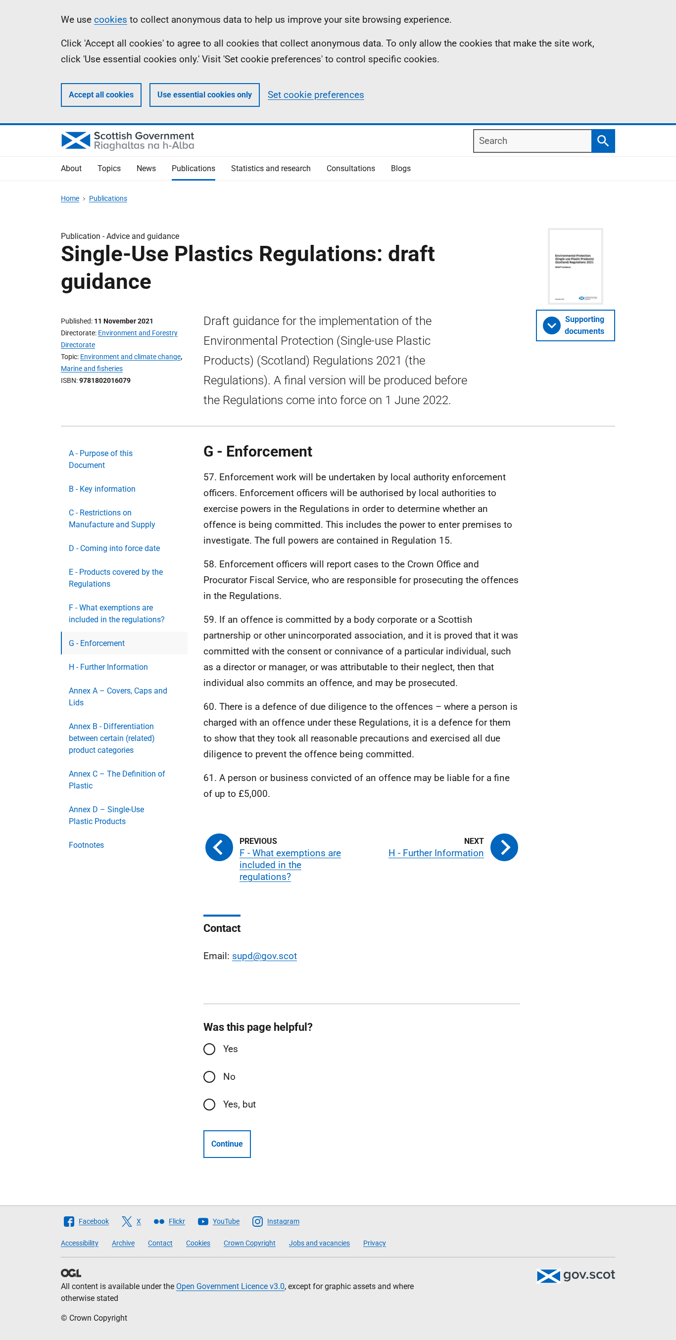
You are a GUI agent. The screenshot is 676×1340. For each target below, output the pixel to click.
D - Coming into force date (114, 548)
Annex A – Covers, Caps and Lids (118, 696)
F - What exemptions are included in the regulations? (117, 613)
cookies (110, 19)
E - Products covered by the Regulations (116, 578)
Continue (227, 1144)
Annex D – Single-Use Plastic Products (106, 815)
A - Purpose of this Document (101, 459)
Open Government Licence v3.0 (230, 1286)
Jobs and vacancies (319, 1243)
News (146, 168)
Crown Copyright (250, 1243)
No (229, 1076)
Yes (230, 1049)
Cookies (198, 1243)
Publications (193, 168)
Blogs (401, 168)
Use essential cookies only (204, 94)
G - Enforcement (97, 643)
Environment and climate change (130, 357)
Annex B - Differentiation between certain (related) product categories (112, 738)
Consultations (351, 168)
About (71, 168)
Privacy (374, 1243)
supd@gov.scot (264, 956)
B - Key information (102, 489)
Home (70, 198)
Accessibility (79, 1243)
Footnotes (86, 845)
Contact (160, 1243)
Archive (123, 1243)
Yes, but (239, 1104)
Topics (109, 168)
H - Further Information (108, 667)
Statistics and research (271, 168)
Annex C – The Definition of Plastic (117, 779)
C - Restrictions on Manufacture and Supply (112, 518)
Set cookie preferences (316, 94)
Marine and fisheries (92, 368)
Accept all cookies (101, 94)
